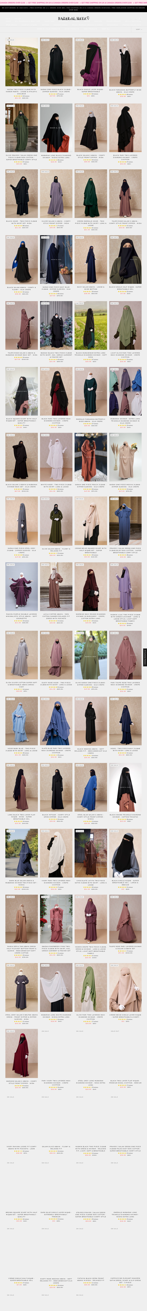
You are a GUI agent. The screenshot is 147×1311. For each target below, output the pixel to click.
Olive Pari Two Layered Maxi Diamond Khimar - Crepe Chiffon (91, 1017)
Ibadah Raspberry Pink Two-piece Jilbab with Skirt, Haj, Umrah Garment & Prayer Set (56, 949)
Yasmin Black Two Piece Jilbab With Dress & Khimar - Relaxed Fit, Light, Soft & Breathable (90, 1149)
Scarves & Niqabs (29, 25)
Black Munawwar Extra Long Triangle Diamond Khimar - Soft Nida (91, 355)
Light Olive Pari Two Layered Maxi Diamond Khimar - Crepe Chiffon (125, 355)
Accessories (112, 25)
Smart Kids (50, 21)
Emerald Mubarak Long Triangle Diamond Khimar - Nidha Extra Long (125, 1215)
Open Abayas (11, 25)
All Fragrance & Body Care (27, 21)
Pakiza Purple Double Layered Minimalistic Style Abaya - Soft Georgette (21, 616)
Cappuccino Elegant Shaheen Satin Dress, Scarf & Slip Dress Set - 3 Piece (125, 1280)
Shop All (106, 29)
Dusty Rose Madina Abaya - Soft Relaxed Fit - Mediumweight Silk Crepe (56, 1281)
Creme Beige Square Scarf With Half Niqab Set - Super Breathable (91, 550)
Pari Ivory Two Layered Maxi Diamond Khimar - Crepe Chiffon (56, 1083)
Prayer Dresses (114, 21)
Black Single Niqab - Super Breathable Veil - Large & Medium (125, 883)
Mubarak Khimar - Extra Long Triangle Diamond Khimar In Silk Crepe (125, 421)
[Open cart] (141, 18)
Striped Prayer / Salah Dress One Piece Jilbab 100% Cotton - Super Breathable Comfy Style (90, 1215)
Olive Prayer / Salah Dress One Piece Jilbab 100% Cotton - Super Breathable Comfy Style (21, 157)
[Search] (136, 18)
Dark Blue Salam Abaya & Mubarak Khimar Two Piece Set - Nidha (21, 883)
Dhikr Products (72, 29)
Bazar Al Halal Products (48, 29)
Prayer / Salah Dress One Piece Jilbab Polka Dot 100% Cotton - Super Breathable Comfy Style (125, 1149)
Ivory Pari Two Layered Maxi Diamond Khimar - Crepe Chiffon (56, 883)
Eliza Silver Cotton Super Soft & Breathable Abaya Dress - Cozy (21, 685)
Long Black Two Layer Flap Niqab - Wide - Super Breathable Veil (21, 817)
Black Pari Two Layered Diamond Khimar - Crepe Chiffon (125, 157)
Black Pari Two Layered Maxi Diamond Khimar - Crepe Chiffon (56, 421)
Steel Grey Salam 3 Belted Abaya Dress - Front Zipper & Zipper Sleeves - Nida (21, 1017)
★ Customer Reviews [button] (145, 657)
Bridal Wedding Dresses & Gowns (87, 25)
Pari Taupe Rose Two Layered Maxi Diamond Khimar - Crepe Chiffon (125, 685)
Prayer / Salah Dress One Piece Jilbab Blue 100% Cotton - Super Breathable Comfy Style (125, 550)
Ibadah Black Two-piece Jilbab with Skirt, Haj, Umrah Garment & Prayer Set (56, 355)
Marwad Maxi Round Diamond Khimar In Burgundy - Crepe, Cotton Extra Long (91, 616)
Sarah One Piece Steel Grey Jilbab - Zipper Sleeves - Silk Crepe (21, 550)
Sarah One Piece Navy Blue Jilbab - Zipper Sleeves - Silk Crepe (56, 289)
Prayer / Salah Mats (132, 25)
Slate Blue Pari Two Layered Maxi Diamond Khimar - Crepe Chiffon (56, 751)
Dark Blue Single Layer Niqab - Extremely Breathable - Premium (56, 1215)
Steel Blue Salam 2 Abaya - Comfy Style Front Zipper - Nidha (90, 817)
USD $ (7, 18)
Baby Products (90, 29)
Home (8, 21)
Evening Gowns (61, 25)
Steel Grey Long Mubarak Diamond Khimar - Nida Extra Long (90, 1083)
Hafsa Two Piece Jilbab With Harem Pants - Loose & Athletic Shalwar (21, 92)
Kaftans (45, 25)
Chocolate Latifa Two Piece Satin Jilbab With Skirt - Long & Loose (91, 883)
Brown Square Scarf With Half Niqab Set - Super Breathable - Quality (21, 1215)
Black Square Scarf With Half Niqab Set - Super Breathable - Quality (21, 421)
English (18, 18)
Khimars (98, 21)
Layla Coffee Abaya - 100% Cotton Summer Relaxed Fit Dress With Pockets (56, 616)
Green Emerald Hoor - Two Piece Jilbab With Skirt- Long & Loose (90, 223)
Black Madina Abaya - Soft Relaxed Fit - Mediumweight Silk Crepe (91, 751)
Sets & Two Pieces (133, 21)
